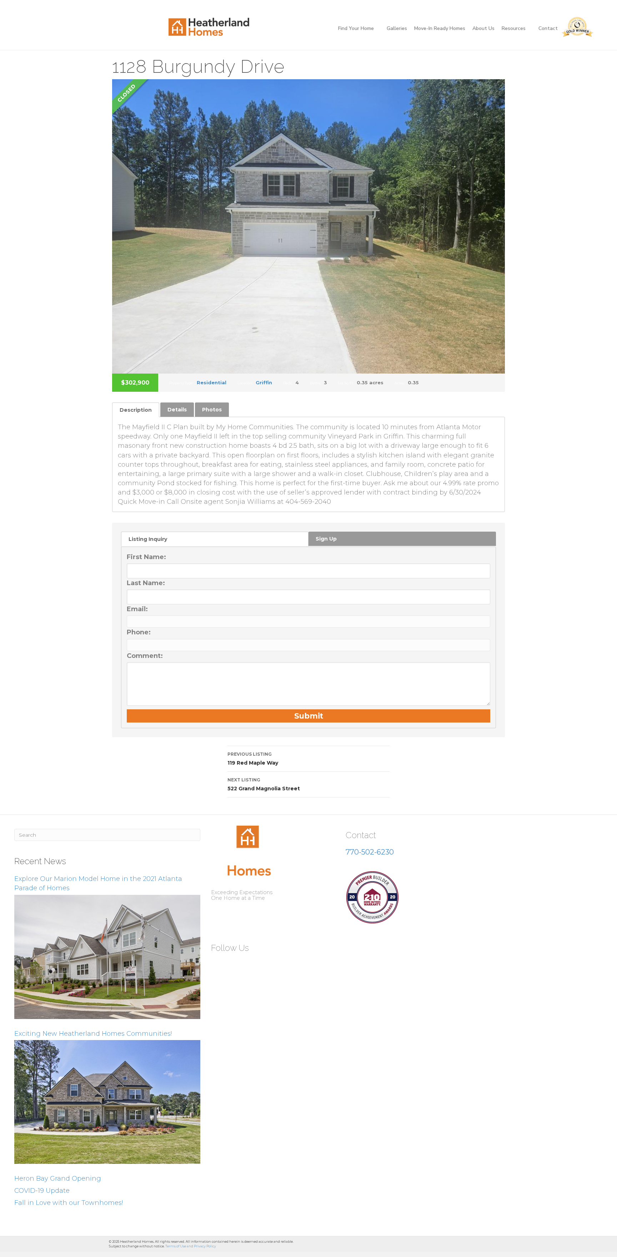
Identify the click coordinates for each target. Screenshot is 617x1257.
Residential (211, 382)
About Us (483, 28)
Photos (212, 409)
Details (177, 409)
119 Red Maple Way (252, 758)
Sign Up (326, 539)
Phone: (139, 632)
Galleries (397, 28)
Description (136, 410)
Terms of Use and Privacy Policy (190, 1246)
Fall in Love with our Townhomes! (68, 1203)
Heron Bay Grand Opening (57, 1178)
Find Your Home (356, 28)
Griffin (264, 382)
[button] (219, 965)
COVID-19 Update (42, 1191)
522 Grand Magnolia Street (263, 784)
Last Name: (146, 583)
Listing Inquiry (148, 539)
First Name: (146, 557)
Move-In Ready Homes (439, 28)
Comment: (145, 656)
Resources (514, 28)
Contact (548, 28)
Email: (137, 609)
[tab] (135, 409)
